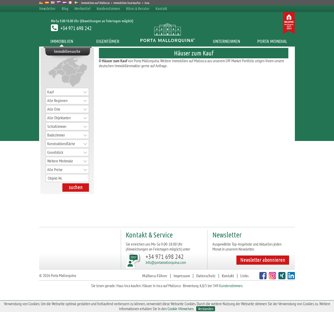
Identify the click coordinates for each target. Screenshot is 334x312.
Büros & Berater (138, 8)
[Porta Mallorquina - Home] (167, 41)
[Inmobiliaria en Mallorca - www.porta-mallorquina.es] (47, 3)
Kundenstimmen (108, 8)
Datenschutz (206, 275)
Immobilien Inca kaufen (127, 3)
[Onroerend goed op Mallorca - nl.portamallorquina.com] (65, 3)
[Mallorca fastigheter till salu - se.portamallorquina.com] (76, 3)
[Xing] (281, 277)
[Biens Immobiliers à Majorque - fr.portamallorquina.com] (71, 3)
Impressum (182, 275)
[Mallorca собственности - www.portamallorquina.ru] (59, 3)
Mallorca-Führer (154, 275)
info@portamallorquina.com (166, 262)
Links (244, 275)
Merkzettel (82, 8)
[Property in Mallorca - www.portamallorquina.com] (53, 3)
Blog (65, 8)
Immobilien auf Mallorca (95, 3)
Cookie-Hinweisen (180, 308)
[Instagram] (271, 277)
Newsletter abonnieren (262, 260)
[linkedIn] (290, 277)
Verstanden (205, 308)
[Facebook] (262, 277)
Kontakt (161, 8)
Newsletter (47, 8)
